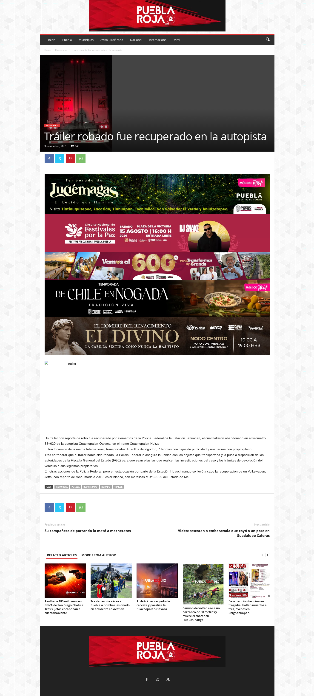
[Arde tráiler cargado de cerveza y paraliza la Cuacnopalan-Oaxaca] (157, 580)
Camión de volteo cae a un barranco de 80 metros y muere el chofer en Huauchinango (201, 614)
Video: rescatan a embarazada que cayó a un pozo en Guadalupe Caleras (224, 533)
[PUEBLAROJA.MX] (157, 15)
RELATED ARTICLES (62, 555)
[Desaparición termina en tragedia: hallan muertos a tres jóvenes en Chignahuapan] (249, 580)
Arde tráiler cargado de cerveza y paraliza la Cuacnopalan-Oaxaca (153, 605)
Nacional (136, 40)
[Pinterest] (70, 158)
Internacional (158, 40)
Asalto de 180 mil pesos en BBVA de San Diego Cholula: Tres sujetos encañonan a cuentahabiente (64, 607)
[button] (268, 40)
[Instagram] (157, 680)
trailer (118, 486)
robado (105, 486)
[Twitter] (59, 158)
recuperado (90, 486)
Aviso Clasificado (111, 40)
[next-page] (267, 555)
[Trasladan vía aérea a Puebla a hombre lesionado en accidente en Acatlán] (111, 580)
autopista (62, 486)
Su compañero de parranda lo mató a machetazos (88, 530)
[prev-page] (262, 555)
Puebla (67, 40)
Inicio (51, 40)
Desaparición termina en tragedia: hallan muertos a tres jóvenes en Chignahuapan (247, 607)
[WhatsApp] (81, 158)
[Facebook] (49, 158)
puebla (75, 486)
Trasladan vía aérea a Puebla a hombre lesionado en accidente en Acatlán (110, 605)
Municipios (86, 40)
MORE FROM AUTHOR (98, 555)
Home (47, 49)
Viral (177, 40)
